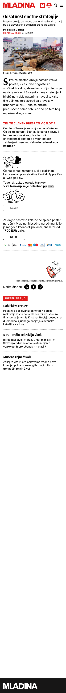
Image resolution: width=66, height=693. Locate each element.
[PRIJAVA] (49, 5)
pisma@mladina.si (53, 281)
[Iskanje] (55, 5)
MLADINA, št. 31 (12, 33)
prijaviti (48, 186)
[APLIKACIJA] (42, 5)
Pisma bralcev (22, 281)
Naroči (14, 236)
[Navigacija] (61, 5)
